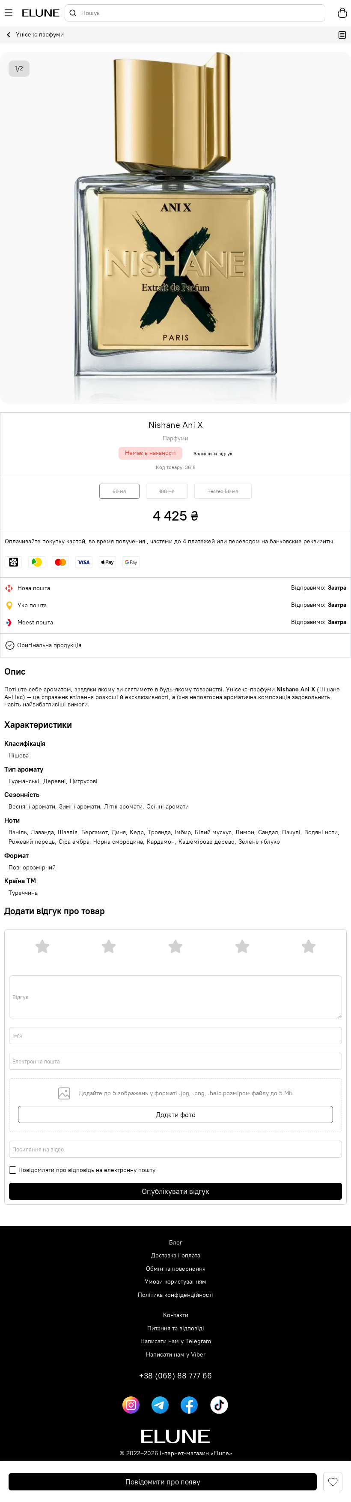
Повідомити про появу (162, 1482)
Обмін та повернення (175, 1268)
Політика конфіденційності (175, 1295)
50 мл (119, 491)
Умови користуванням (175, 1281)
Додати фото (176, 1114)
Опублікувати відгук (175, 1191)
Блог (175, 1242)
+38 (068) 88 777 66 (175, 1376)
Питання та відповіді (175, 1328)
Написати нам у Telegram (175, 1341)
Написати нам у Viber (175, 1354)
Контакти (175, 1315)
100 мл (167, 491)
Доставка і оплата (175, 1255)
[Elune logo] (40, 13)
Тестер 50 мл (223, 491)
